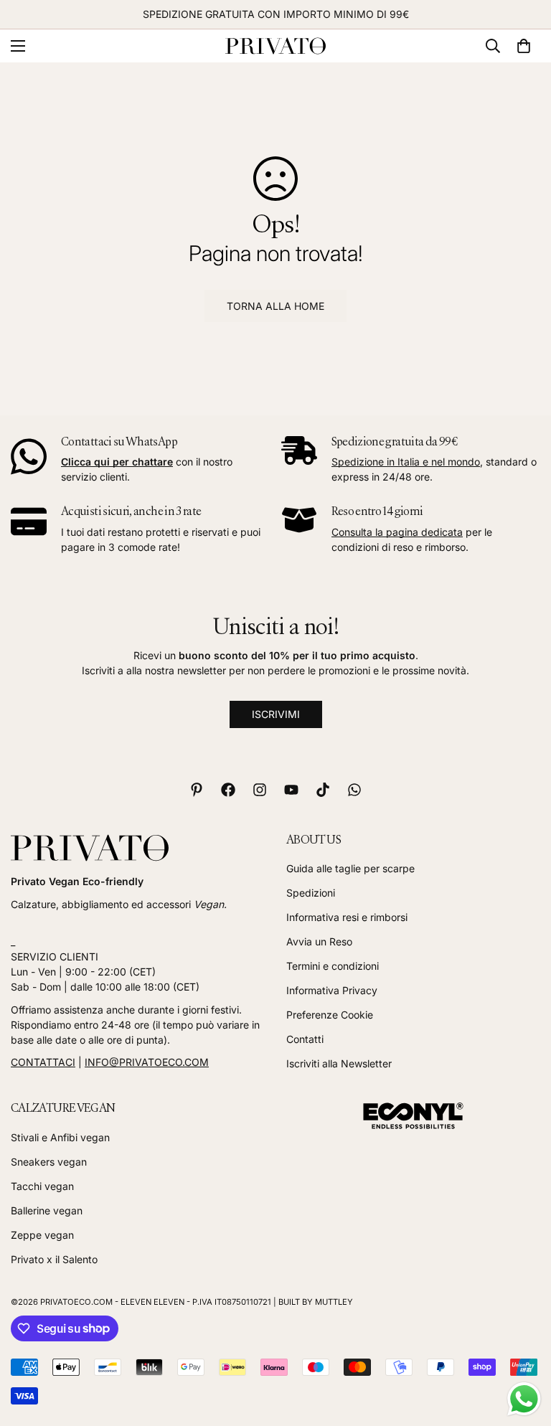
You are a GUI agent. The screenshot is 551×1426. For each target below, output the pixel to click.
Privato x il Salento (54, 1259)
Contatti (305, 1039)
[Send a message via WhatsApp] (524, 1399)
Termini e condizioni (332, 966)
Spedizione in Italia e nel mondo (405, 461)
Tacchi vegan (42, 1186)
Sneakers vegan (49, 1162)
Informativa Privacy (331, 990)
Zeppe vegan (42, 1235)
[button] (523, 45)
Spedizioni (310, 893)
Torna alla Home (275, 306)
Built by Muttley (315, 1302)
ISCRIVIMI (276, 714)
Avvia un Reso (319, 941)
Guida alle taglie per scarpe (350, 868)
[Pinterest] (196, 790)
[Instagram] (260, 790)
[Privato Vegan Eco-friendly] (275, 46)
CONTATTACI (43, 1062)
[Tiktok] (323, 790)
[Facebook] (228, 790)
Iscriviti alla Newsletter (339, 1063)
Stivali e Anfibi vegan (60, 1137)
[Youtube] (291, 790)
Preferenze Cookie (329, 1015)
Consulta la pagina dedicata (397, 532)
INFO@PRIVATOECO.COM (147, 1062)
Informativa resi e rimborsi (347, 917)
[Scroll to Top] (523, 1347)
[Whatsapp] (354, 790)
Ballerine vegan (47, 1210)
